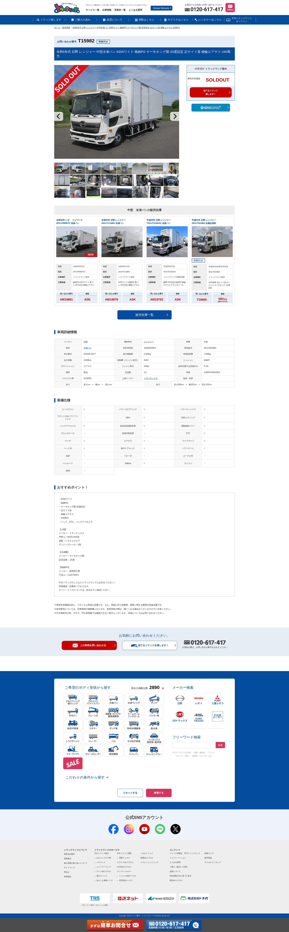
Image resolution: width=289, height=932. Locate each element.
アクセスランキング (213, 862)
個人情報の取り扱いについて (75, 863)
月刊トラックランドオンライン (242, 19)
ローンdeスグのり (103, 871)
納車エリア (209, 853)
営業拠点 (67, 859)
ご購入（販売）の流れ (179, 867)
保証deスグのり (176, 880)
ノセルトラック (146, 853)
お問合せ (230, 10)
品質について (114, 19)
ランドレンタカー (124, 871)
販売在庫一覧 (144, 314)
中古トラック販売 (101, 853)
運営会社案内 (69, 854)
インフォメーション (178, 858)
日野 (86, 342)
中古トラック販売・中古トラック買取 (95, 905)
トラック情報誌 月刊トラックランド (185, 853)
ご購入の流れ (83, 19)
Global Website (161, 8)
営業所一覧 (120, 10)
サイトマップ (69, 868)
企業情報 (106, 10)
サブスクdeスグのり (125, 862)
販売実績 (66, 27)
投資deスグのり (146, 858)
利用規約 (67, 877)
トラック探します (50, 19)
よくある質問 (135, 10)
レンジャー (149, 342)
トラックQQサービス (127, 876)
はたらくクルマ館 (103, 858)
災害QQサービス (126, 880)
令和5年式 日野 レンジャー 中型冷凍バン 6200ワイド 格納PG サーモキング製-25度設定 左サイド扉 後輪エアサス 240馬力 (126, 27)
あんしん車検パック (104, 880)
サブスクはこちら (178, 19)
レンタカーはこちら (210, 19)
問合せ (66, 872)
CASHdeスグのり (124, 867)
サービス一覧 (92, 10)
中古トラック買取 (124, 853)
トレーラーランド (103, 867)
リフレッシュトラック (149, 862)
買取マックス (124, 858)
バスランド (101, 862)
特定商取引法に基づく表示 (180, 876)
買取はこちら (146, 19)
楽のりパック (101, 876)
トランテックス (151, 378)
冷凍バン (88, 348)
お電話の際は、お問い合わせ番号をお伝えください (204, 644)
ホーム (57, 27)
